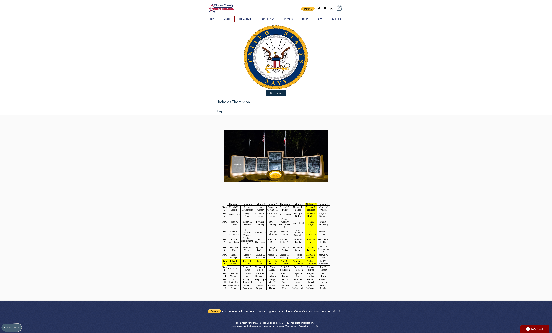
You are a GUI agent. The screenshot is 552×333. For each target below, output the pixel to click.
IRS (316, 325)
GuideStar (304, 325)
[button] (308, 9)
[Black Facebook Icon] (319, 9)
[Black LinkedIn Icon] (331, 9)
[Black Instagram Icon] (325, 9)
